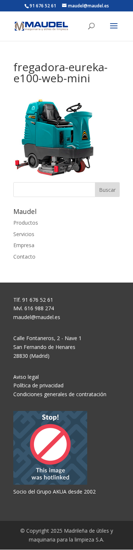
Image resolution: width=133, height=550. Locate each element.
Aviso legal (26, 376)
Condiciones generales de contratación (59, 394)
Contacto (24, 256)
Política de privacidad (38, 385)
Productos (25, 222)
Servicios (23, 234)
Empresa (23, 245)
